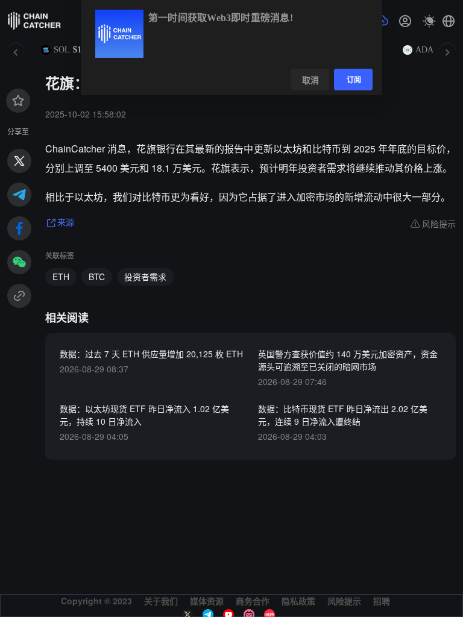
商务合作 (252, 601)
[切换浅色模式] (429, 21)
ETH (60, 277)
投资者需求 (145, 277)
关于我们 (161, 601)
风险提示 (344, 601)
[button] (448, 21)
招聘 (381, 601)
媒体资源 (207, 601)
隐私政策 (298, 601)
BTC (97, 277)
